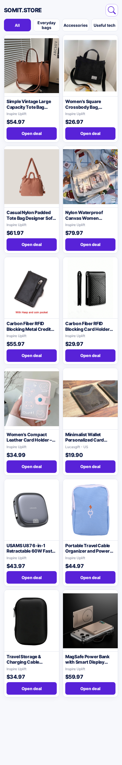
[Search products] (112, 10)
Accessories (76, 25)
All (17, 25)
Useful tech (104, 25)
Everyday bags (46, 25)
